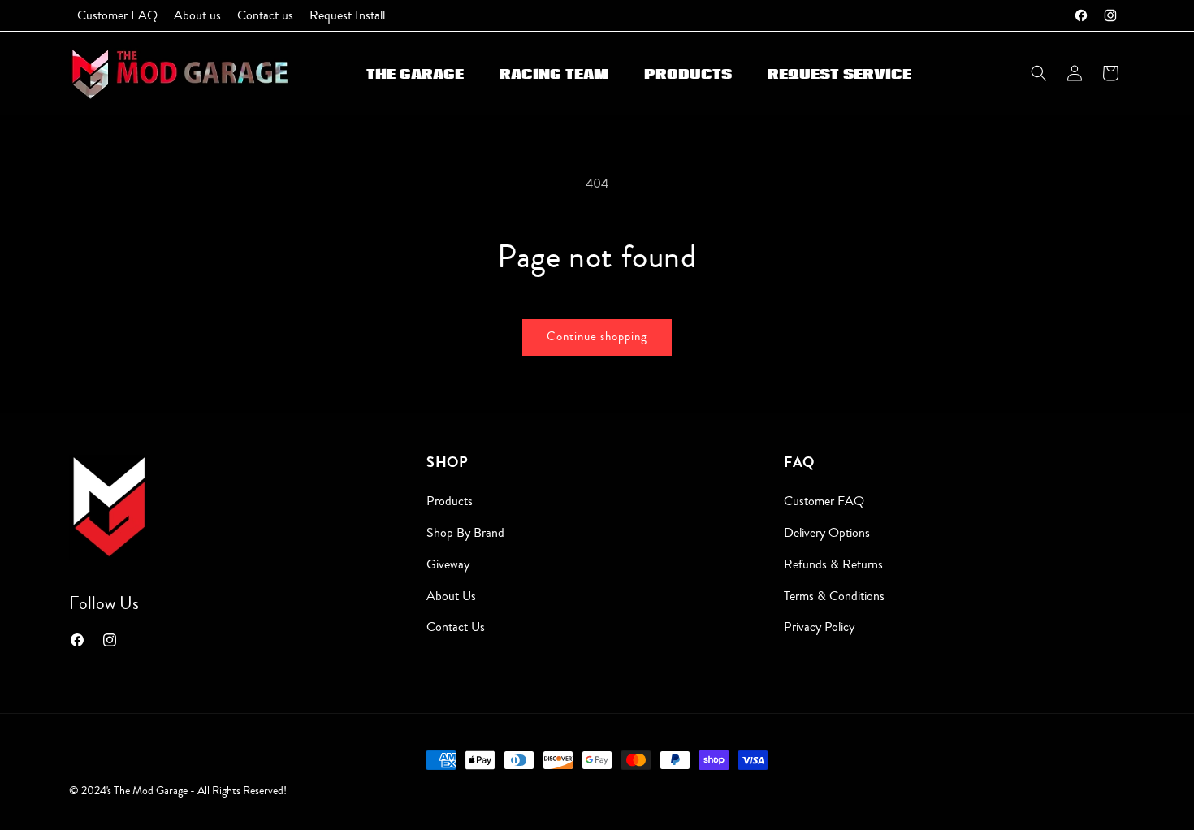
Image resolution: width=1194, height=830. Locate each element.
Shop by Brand (465, 533)
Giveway (447, 564)
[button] (1039, 73)
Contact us (455, 627)
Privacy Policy (819, 627)
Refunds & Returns (833, 564)
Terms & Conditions (834, 596)
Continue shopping (597, 336)
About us (451, 596)
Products (449, 501)
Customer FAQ (824, 501)
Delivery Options (827, 533)
